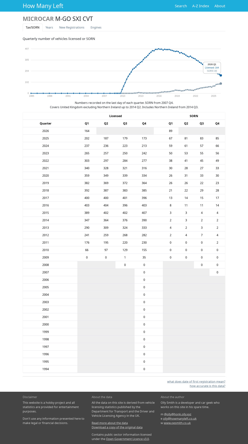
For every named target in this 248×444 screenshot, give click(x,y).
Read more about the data (110, 423)
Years (49, 27)
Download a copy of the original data (117, 427)
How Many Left (43, 6)
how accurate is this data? (207, 386)
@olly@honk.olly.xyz (177, 414)
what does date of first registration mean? (196, 382)
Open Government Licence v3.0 (127, 439)
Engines (96, 27)
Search (181, 5)
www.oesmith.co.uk (177, 423)
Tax (32, 27)
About (219, 5)
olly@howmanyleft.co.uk (180, 419)
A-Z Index (200, 5)
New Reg (71, 27)
